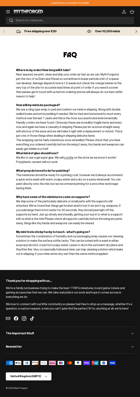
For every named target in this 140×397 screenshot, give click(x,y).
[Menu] (8, 12)
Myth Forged (20, 388)
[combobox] (70, 20)
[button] (132, 12)
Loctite (68, 157)
